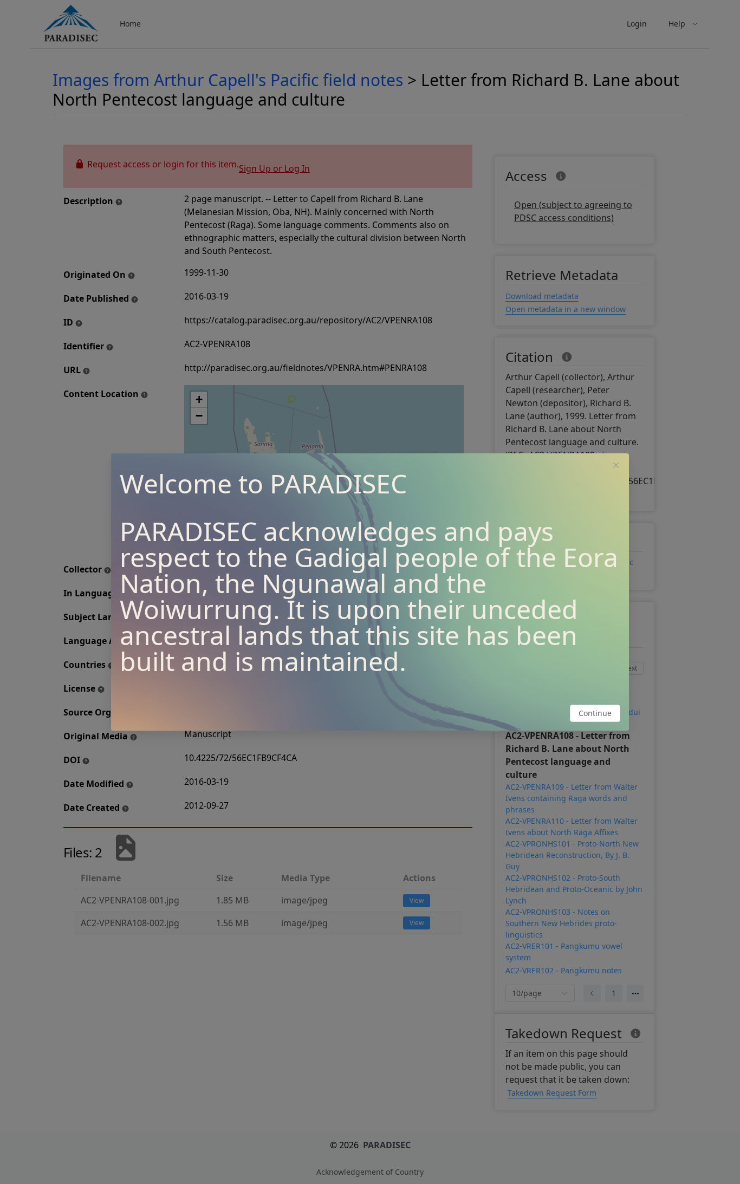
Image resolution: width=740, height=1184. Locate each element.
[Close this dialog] (616, 466)
